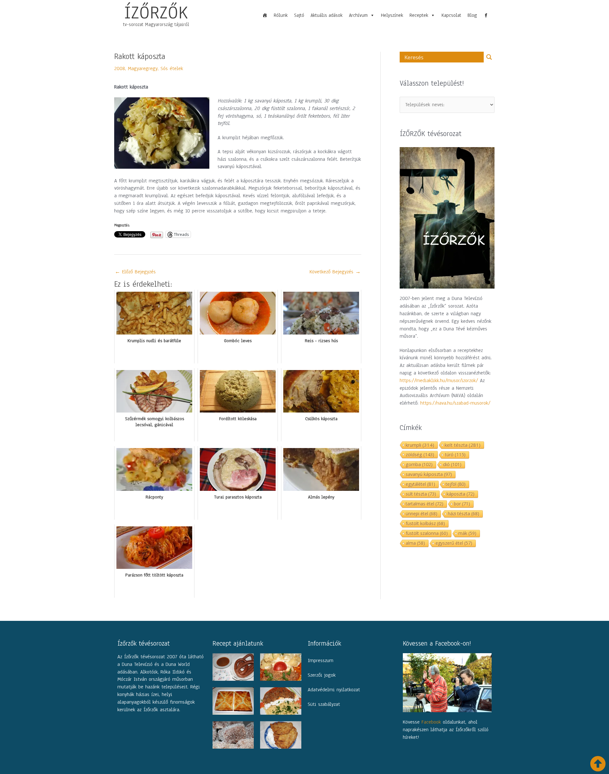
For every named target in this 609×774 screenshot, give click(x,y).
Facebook (431, 722)
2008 (119, 68)
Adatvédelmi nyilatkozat (334, 689)
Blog (472, 15)
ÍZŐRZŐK (156, 12)
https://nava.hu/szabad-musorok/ (455, 403)
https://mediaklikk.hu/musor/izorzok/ (439, 380)
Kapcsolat (451, 15)
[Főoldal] (265, 15)
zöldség (420, 454)
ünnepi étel (421, 514)
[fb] (486, 15)
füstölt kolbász (425, 523)
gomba (419, 464)
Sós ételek (171, 68)
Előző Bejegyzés (135, 271)
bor (462, 504)
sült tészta (421, 494)
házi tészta (463, 514)
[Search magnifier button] (489, 57)
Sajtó (299, 15)
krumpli (420, 445)
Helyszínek (392, 15)
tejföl (456, 484)
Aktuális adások (327, 15)
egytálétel (420, 484)
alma (415, 543)
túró (455, 455)
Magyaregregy (143, 68)
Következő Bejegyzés (335, 271)
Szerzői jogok (322, 675)
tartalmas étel (424, 504)
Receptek (418, 15)
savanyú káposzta (429, 474)
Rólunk (281, 15)
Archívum (358, 15)
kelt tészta (463, 445)
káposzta (461, 494)
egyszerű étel (453, 543)
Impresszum (320, 660)
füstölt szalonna (427, 533)
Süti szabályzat (324, 704)
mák (467, 533)
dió (452, 464)
